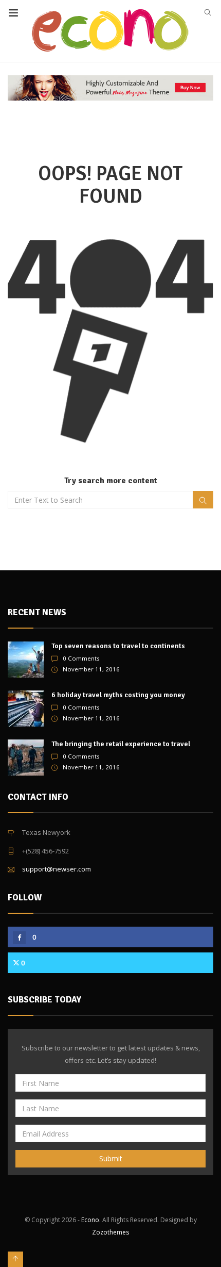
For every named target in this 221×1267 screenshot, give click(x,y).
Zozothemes (110, 1232)
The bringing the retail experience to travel (120, 743)
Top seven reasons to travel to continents (118, 645)
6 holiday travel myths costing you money (118, 694)
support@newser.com (56, 869)
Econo (90, 1219)
